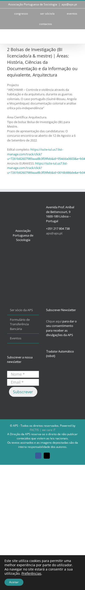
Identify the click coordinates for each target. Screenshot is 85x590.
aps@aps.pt (69, 4)
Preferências (31, 573)
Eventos (15, 338)
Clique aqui (54, 321)
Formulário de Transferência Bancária (20, 324)
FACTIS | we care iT (42, 430)
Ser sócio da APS (21, 310)
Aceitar (14, 582)
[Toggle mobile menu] (76, 36)
